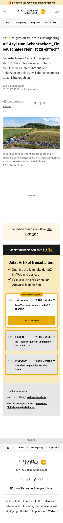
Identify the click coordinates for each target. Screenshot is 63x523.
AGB (37, 501)
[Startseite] (8, 447)
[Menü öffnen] (4, 12)
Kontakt (25, 511)
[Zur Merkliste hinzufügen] (58, 104)
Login (57, 11)
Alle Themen (50, 22)
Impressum (39, 511)
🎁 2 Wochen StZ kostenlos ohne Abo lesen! (31, 2)
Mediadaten (13, 506)
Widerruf (53, 511)
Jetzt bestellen (32, 320)
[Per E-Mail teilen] (42, 103)
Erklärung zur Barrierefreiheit (40, 506)
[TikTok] (35, 479)
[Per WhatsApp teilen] (49, 104)
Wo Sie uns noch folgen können (34, 488)
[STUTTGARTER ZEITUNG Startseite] (31, 11)
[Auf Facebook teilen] (34, 103)
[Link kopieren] (28, 104)
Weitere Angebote (36, 397)
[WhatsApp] (28, 479)
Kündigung (11, 511)
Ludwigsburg (21, 22)
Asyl (8, 22)
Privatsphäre (12, 501)
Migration (35, 22)
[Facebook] (41, 479)
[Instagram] (21, 479)
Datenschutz (50, 501)
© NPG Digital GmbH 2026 (31, 469)
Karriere (27, 501)
